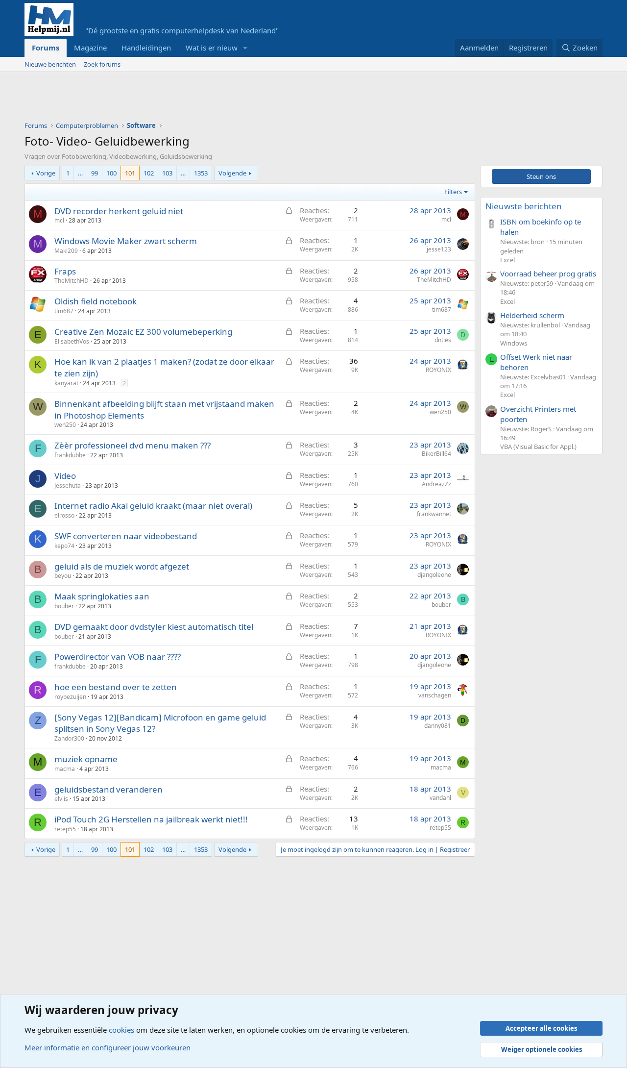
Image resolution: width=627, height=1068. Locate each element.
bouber (64, 606)
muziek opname (86, 759)
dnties (442, 340)
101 (130, 173)
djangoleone (434, 575)
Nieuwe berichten (50, 64)
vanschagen (434, 695)
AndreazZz (436, 484)
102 (149, 173)
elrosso (64, 515)
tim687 (63, 311)
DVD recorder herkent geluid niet (118, 211)
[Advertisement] (202, 99)
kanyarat (66, 383)
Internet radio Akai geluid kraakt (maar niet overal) (153, 505)
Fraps (65, 271)
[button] (245, 48)
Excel (507, 259)
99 (94, 173)
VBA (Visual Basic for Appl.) (538, 446)
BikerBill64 (436, 453)
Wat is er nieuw (212, 47)
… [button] (80, 173)
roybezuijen (70, 697)
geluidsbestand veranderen (108, 789)
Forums (45, 47)
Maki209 (66, 251)
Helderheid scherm (532, 315)
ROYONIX (438, 370)
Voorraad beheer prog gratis (548, 273)
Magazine (90, 47)
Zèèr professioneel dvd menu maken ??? (132, 445)
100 (111, 173)
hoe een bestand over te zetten (115, 687)
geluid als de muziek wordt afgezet (121, 566)
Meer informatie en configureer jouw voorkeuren (107, 1047)
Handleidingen (146, 47)
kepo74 (64, 546)
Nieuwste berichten (523, 206)
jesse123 (439, 249)
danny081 (437, 725)
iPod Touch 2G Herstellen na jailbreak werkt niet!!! (151, 819)
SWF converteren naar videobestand (125, 536)
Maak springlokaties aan (101, 596)
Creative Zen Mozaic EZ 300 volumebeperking (143, 331)
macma (64, 769)
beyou (62, 575)
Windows (513, 343)
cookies (121, 1030)
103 (167, 173)
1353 (201, 173)
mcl (59, 220)
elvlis (61, 799)
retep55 (65, 829)
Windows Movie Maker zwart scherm (125, 241)
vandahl (440, 798)
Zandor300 (69, 738)
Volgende (232, 173)
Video (65, 475)
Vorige (45, 173)
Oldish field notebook (95, 301)
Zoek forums (102, 64)
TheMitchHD (71, 280)
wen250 (65, 425)
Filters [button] (453, 191)
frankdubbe (70, 455)
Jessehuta (67, 485)
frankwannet (434, 514)
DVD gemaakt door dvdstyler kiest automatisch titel (153, 626)
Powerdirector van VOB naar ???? (117, 656)
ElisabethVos (71, 341)
